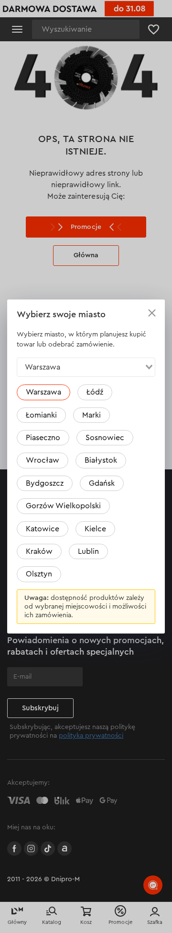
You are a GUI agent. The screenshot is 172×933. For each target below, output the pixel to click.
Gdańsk (102, 483)
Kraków (39, 551)
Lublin (88, 551)
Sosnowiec (105, 438)
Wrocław (42, 460)
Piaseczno (43, 438)
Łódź (94, 392)
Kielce (95, 529)
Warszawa (43, 392)
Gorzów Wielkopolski (63, 506)
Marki (91, 415)
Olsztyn (39, 574)
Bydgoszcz (45, 483)
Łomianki (41, 415)
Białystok (101, 460)
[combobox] (86, 367)
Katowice (42, 529)
